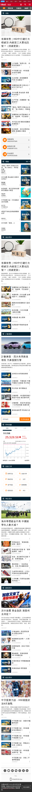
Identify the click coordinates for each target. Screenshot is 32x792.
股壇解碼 (3, 184)
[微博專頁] (12, 770)
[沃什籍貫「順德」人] (16, 227)
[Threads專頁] (23, 770)
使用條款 (12, 788)
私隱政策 (5, 788)
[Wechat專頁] (16, 770)
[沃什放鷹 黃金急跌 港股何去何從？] (16, 181)
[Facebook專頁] (5, 770)
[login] (21, 4)
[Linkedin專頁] (27, 770)
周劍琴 (3, 194)
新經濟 (26, 8)
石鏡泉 (3, 228)
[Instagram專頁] (19, 770)
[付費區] (2, 1)
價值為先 (3, 218)
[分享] (30, 59)
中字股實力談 (4, 207)
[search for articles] (25, 4)
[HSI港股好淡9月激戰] (16, 204)
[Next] (31, 8)
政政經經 (3, 230)
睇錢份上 (3, 172)
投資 (9, 4)
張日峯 (3, 171)
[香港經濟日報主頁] (3, 4)
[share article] (20, 174)
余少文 (3, 205)
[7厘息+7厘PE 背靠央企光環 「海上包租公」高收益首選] (16, 170)
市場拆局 (18, 8)
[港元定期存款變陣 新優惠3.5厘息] (16, 193)
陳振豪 (3, 182)
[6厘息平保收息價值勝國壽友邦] (16, 215)
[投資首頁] (4, 8)
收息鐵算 (3, 195)
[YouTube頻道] (8, 770)
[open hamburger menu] (29, 4)
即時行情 (10, 8)
